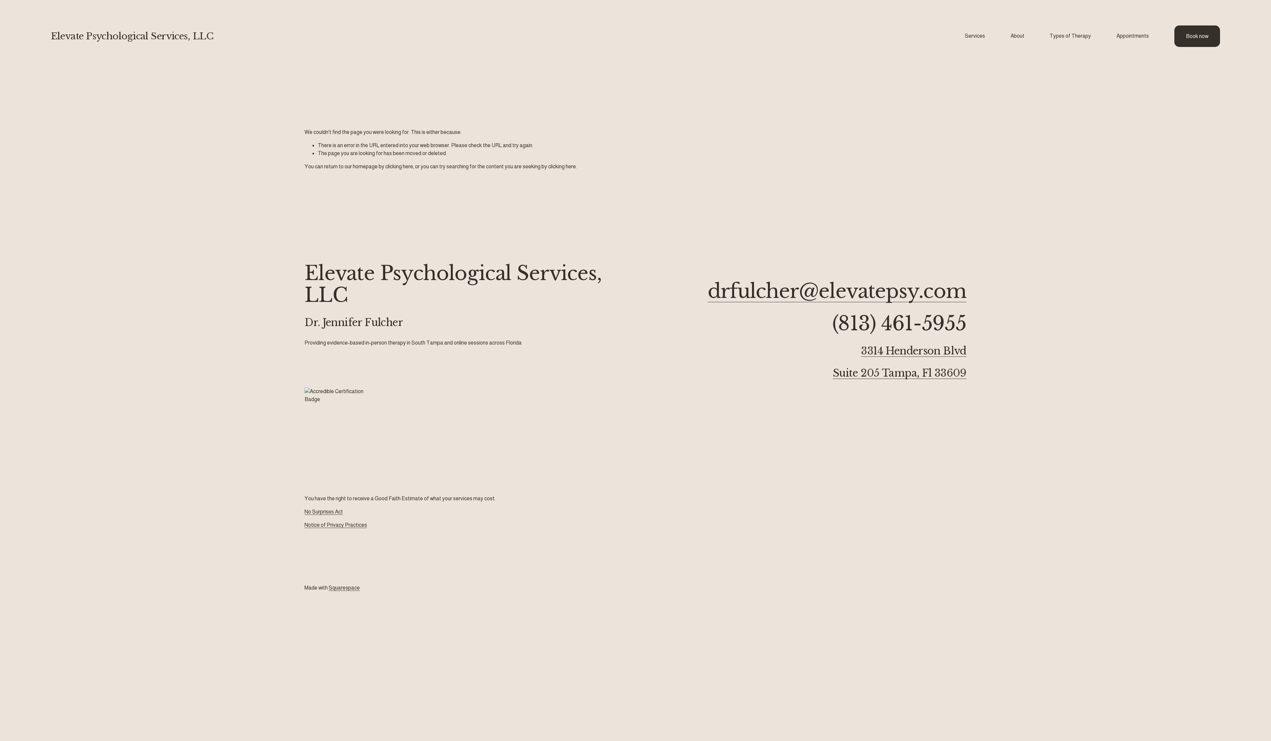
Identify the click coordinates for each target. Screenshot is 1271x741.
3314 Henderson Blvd (913, 351)
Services (975, 36)
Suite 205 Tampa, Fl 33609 (899, 373)
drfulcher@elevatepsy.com (837, 291)
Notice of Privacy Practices (336, 525)
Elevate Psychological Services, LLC (132, 36)
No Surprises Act (324, 512)
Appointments (1132, 36)
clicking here (399, 166)
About (1017, 36)
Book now (1197, 36)
